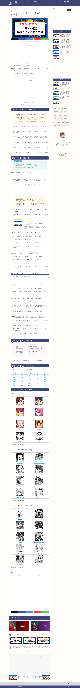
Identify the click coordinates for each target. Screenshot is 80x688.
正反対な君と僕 (67, 122)
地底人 (20, 542)
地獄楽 (54, 121)
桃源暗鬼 (63, 122)
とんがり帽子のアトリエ (56, 111)
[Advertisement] (30, 54)
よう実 (65, 111)
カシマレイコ (39, 474)
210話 (45, 383)
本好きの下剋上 (58, 122)
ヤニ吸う (58, 118)
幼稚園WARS (61, 121)
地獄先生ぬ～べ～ (68, 119)
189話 (37, 375)
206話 (14, 383)
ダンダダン (30, 1)
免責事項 (19, 686)
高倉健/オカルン (39, 406)
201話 (14, 381)
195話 (45, 377)
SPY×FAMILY (42, 1)
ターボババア (20, 463)
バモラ (39, 553)
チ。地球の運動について (65, 115)
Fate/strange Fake (23, 3)
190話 (45, 375)
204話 (37, 381)
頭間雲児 (39, 441)
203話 (29, 381)
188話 (29, 375)
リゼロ (61, 118)
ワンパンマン (65, 118)
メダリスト (54, 118)
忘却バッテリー (66, 121)
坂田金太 (39, 429)
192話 (22, 377)
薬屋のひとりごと (61, 125)
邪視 (20, 474)
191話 (14, 377)
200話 (45, 379)
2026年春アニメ (55, 108)
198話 (29, 379)
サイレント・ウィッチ (56, 1)
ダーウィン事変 (59, 115)
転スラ (65, 125)
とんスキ (62, 111)
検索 (54, 8)
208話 (29, 383)
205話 (45, 381)
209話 (37, 383)
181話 (22, 373)
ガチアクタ (64, 112)
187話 (22, 375)
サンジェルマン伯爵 (20, 497)
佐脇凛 (20, 441)
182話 (29, 373)
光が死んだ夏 (55, 119)
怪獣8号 (35, 1)
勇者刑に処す (59, 119)
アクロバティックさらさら (39, 463)
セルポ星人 (20, 519)
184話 (37, 373)
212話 (22, 385)
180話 (14, 373)
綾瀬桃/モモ (20, 406)
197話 (22, 379)
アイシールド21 (55, 112)
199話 (37, 379)
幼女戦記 (57, 121)
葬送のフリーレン (22, 1)
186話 (14, 375)
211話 (14, 385)
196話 (14, 379)
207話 (22, 383)
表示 (33, 102)
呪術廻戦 (63, 119)
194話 (37, 377)
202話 (22, 381)
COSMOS (60, 108)
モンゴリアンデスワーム (39, 542)
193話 (29, 377)
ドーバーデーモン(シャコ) (20, 530)
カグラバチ (48, 1)
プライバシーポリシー (13, 686)
